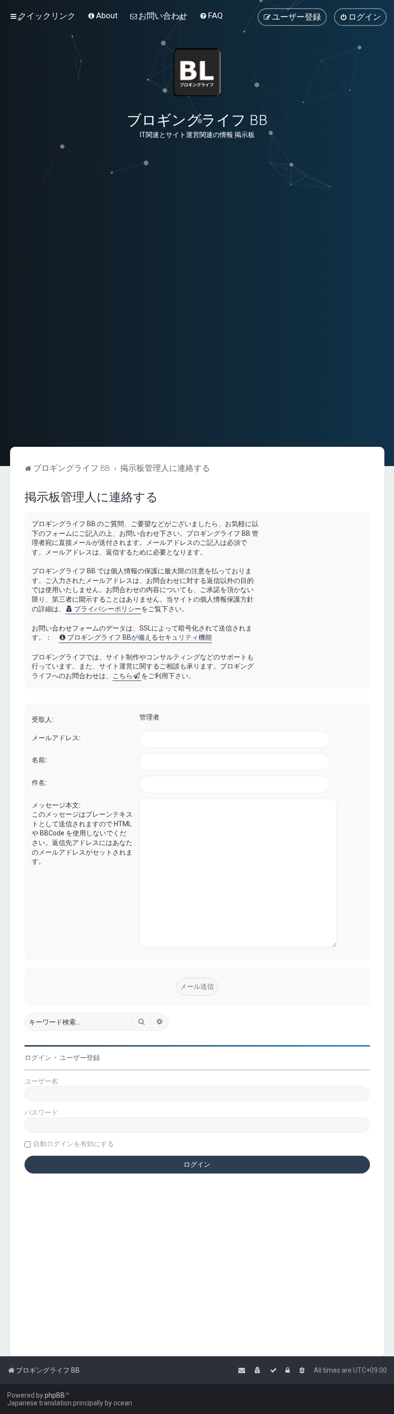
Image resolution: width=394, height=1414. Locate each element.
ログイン (38, 1057)
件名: (39, 782)
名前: (39, 760)
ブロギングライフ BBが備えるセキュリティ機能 (139, 637)
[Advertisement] (197, 398)
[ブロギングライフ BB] (197, 72)
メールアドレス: (56, 738)
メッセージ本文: (56, 805)
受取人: (43, 719)
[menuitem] (102, 15)
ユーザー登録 (80, 1057)
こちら (122, 676)
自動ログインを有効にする (73, 1144)
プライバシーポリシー (107, 609)
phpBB (55, 1395)
